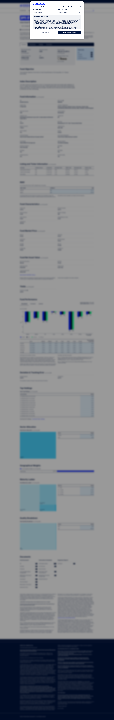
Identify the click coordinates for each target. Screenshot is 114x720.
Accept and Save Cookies (69, 32)
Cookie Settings (45, 32)
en (80, 6)
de (78, 6)
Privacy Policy (45, 35)
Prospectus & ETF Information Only (56, 35)
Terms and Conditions (37, 35)
